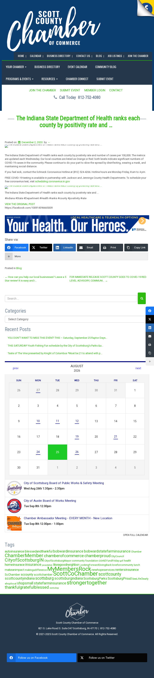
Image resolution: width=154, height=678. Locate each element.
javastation (47, 565)
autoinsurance (14, 551)
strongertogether (87, 582)
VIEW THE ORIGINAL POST (20, 204)
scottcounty (109, 574)
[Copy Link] (150, 353)
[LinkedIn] (150, 327)
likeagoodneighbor (66, 565)
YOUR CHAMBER (15, 66)
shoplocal (10, 583)
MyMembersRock (69, 569)
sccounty (27, 574)
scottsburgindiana (68, 578)
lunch (137, 564)
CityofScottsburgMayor (57, 560)
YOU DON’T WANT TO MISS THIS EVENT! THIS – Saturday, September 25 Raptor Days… (57, 337)
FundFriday (112, 560)
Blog (19, 268)
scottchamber (43, 574)
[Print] (150, 344)
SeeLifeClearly (140, 578)
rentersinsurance (127, 570)
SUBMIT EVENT (104, 78)
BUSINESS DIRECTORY (58, 56)
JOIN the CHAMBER (138, 56)
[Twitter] (150, 319)
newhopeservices (103, 570)
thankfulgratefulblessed (27, 587)
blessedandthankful (39, 551)
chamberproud (97, 555)
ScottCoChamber (75, 573)
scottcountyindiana (20, 578)
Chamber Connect (77, 78)
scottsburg (44, 578)
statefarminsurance (50, 583)
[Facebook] (150, 311)
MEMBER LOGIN (94, 90)
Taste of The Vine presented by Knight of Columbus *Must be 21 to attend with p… (55, 353)
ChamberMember (24, 555)
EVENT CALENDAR (77, 66)
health (127, 560)
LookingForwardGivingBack (95, 564)
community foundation (85, 560)
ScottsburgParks (95, 578)
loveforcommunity (122, 564)
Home (21, 56)
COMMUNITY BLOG (105, 66)
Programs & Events (18, 78)
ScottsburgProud (120, 578)
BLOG (99, 56)
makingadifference (36, 569)
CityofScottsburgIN (24, 560)
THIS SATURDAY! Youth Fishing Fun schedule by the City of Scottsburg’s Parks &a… (55, 345)
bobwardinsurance (68, 551)
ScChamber (12, 574)
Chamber (136, 551)
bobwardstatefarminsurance (107, 551)
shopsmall (25, 583)
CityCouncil (117, 556)
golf (121, 561)
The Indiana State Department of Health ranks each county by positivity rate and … (78, 121)
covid (102, 560)
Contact (116, 90)
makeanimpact (14, 570)
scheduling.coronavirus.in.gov (52, 181)
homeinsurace (15, 565)
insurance (33, 564)
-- (49, 142)
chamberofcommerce (64, 555)
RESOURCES (49, 78)
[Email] (150, 336)
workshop (54, 588)
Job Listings (115, 56)
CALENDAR (35, 56)
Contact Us (83, 56)
